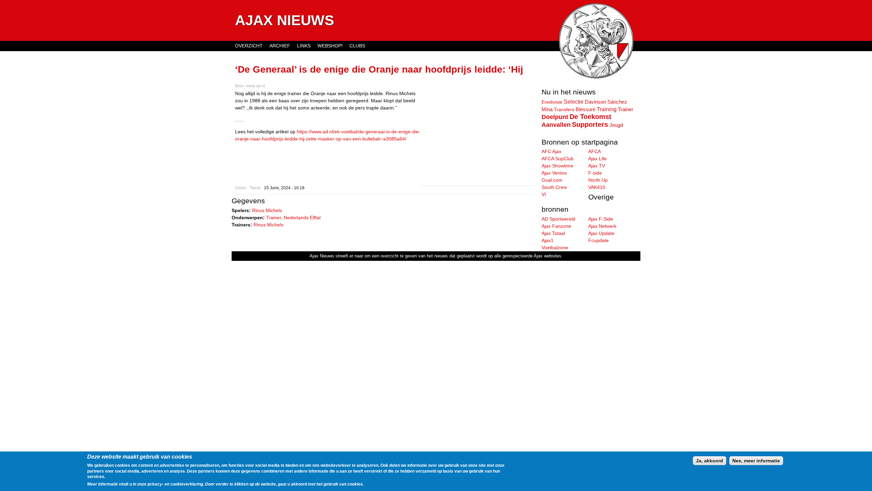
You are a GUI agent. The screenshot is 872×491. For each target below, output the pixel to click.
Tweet (255, 188)
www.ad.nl (255, 86)
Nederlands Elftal (302, 217)
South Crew (554, 187)
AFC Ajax (551, 151)
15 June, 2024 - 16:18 (284, 188)
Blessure (585, 109)
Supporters (590, 124)
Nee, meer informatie (756, 460)
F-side (595, 173)
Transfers (564, 109)
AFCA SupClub (558, 158)
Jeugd (616, 125)
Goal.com (552, 180)
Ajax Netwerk (602, 226)
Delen (240, 188)
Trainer (273, 217)
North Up (598, 180)
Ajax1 (548, 240)
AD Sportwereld (558, 219)
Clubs (357, 45)
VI (544, 194)
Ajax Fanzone (556, 226)
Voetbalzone (555, 247)
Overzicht (249, 45)
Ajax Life (597, 158)
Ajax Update (601, 233)
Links (304, 45)
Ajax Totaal (553, 233)
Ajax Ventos (554, 173)
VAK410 (596, 187)
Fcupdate (598, 240)
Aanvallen (556, 124)
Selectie (573, 102)
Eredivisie (552, 102)
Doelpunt (555, 117)
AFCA (594, 151)
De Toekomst (590, 116)
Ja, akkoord (709, 460)
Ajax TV (596, 165)
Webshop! (330, 45)
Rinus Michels (267, 210)
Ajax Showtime (557, 165)
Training (607, 109)
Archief (279, 45)
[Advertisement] (477, 137)
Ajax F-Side (600, 219)
